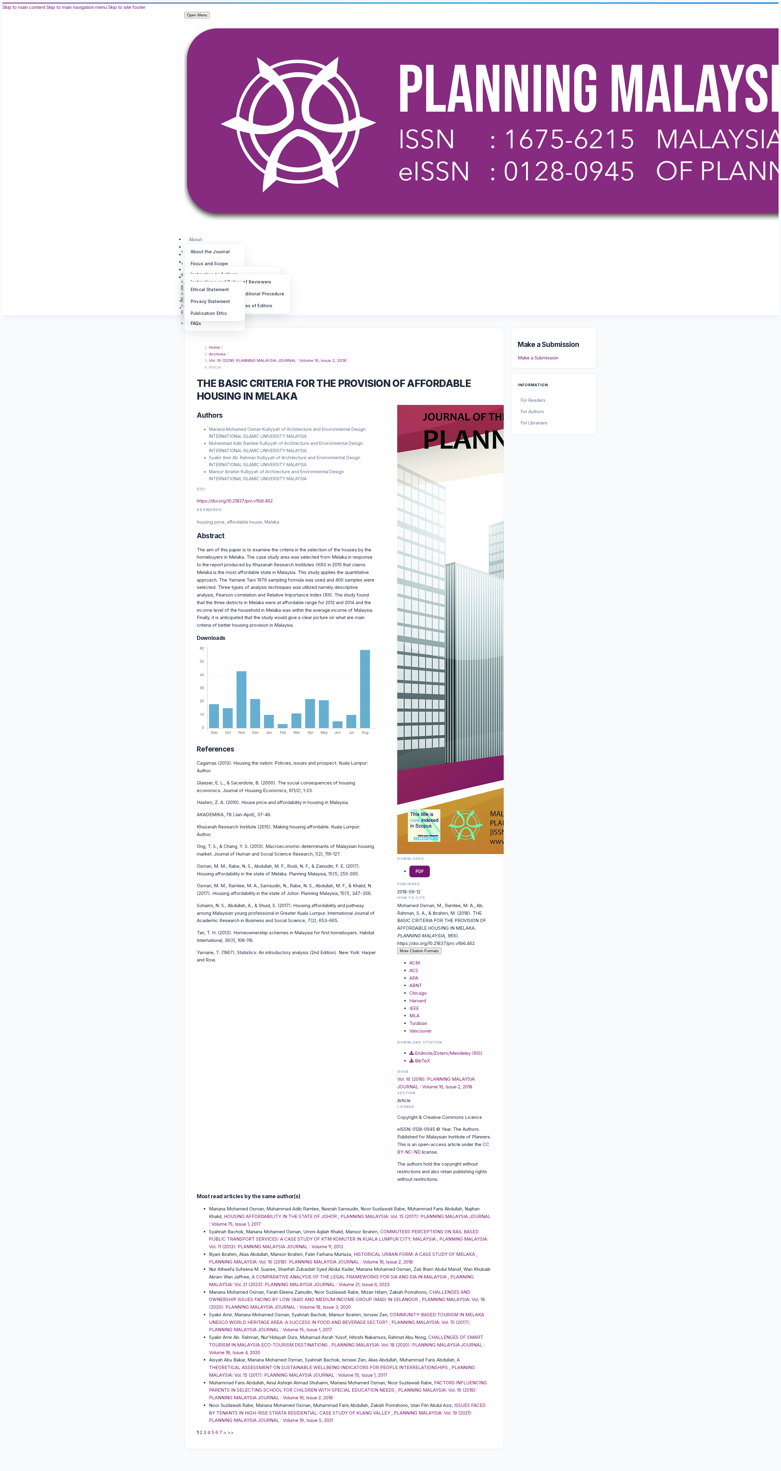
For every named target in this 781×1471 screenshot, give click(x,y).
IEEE (414, 1008)
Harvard (417, 1001)
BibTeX (422, 1061)
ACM (414, 963)
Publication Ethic (209, 313)
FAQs (196, 323)
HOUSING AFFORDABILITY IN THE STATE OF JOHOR (281, 1216)
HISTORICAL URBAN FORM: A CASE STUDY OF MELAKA (415, 1254)
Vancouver (420, 1031)
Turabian (418, 1023)
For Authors (532, 411)
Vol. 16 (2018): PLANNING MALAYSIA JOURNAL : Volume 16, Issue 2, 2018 (278, 360)
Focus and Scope (209, 263)
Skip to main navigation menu (76, 7)
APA (413, 978)
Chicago (418, 993)
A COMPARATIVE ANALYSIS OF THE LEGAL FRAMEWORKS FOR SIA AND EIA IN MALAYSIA (350, 1277)
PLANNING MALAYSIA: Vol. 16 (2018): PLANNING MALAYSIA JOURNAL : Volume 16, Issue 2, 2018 (311, 1262)
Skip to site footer (127, 7)
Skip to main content (23, 7)
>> (231, 1432)
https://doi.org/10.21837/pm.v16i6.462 (235, 500)
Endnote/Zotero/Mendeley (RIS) (448, 1053)
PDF (420, 871)
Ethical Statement (210, 289)
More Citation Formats (419, 951)
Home (215, 347)
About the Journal (210, 251)
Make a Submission (538, 358)
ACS (413, 970)
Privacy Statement (210, 301)
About (195, 239)
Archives (218, 354)
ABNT (415, 985)
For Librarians (534, 422)
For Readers (533, 400)
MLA (414, 1016)
